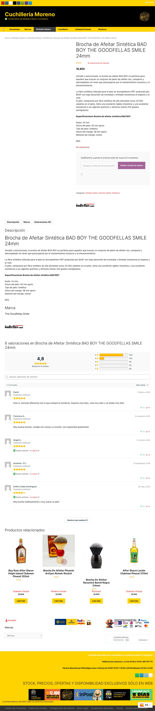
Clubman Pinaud (21, 591)
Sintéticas (47, 38)
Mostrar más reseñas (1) (77, 520)
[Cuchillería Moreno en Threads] (10, 3)
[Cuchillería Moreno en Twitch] (26, 3)
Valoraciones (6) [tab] (42, 222)
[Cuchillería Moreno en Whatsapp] (137, 675)
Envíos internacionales (137, 708)
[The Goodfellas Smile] (85, 205)
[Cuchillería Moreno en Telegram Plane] (30, 3)
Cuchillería (63, 29)
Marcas (28, 29)
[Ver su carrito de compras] (152, 29)
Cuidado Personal (83, 29)
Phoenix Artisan (58, 591)
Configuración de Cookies (62, 708)
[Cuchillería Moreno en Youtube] (3, 3)
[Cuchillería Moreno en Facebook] (18, 3)
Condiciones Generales (102, 708)
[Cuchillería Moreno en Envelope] (146, 675)
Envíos (120, 708)
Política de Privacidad (15, 708)
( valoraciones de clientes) (98, 63)
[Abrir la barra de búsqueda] (145, 29)
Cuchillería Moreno (30, 14)
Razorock (96, 591)
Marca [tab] (26, 222)
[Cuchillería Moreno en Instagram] (6, 3)
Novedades (15, 29)
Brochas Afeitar (35, 38)
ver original (33, 450)
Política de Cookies (38, 708)
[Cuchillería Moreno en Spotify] (22, 3)
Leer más (21, 601)
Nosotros (102, 29)
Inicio (7, 38)
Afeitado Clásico (43, 29)
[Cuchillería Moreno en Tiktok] (14, 3)
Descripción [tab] (13, 222)
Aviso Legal (82, 708)
